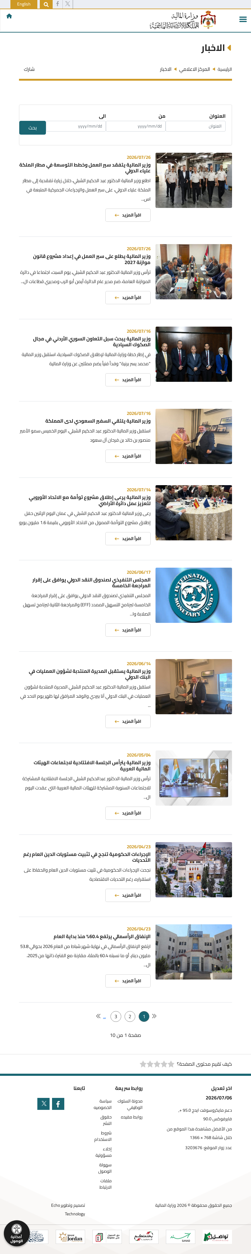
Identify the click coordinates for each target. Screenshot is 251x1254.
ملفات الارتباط (105, 1184)
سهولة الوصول (105, 1168)
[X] (68, 4)
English (24, 4)
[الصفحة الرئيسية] (9, 16)
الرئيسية (225, 69)
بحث (32, 127)
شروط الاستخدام (103, 1136)
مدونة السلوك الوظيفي (130, 1104)
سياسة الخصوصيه (103, 1104)
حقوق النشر (106, 1120)
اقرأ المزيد (131, 215)
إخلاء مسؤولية (104, 1152)
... (104, 1016)
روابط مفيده (132, 1117)
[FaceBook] (57, 4)
